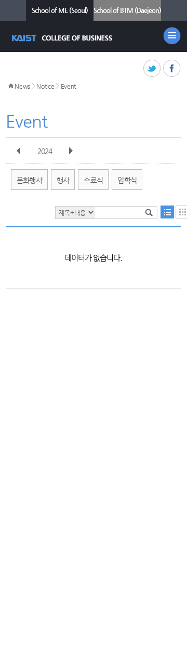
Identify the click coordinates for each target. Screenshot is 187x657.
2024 (44, 151)
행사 (63, 180)
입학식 (127, 180)
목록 (167, 212)
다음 (71, 151)
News (22, 86)
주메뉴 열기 (172, 35)
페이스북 (172, 69)
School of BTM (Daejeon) (127, 10)
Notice (45, 86)
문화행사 (29, 180)
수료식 (93, 180)
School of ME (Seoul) (60, 10)
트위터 (152, 69)
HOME (11, 86)
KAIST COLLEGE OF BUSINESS (63, 38)
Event (68, 86)
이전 (19, 151)
